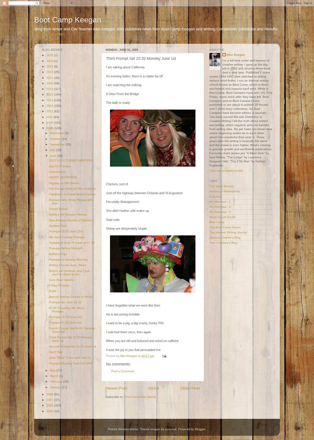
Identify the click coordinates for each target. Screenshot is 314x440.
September (58, 144)
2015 (50, 94)
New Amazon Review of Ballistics (71, 220)
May (53, 370)
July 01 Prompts (60, 166)
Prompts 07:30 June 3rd (65, 322)
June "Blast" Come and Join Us (70, 357)
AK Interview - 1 (220, 201)
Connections (57, 171)
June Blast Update (61, 280)
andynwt (170, 429)
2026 (50, 55)
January (56, 387)
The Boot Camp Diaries (225, 227)
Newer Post (116, 388)
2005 (50, 411)
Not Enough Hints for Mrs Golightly (72, 188)
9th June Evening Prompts (67, 237)
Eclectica (215, 196)
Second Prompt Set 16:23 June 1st (72, 346)
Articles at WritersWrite (224, 191)
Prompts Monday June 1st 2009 (70, 363)
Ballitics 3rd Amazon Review (68, 214)
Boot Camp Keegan (67, 19)
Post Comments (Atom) (140, 397)
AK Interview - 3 (220, 212)
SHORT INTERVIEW (63, 177)
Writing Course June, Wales (67, 265)
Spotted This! (58, 225)
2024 (50, 66)
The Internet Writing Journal (228, 232)
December (57, 133)
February (56, 381)
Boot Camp (216, 222)
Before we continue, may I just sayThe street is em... (69, 272)
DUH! (52, 291)
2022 (50, 72)
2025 (50, 61)
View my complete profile (226, 170)
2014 (50, 100)
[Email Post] (164, 356)
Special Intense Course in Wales (70, 296)
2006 (50, 405)
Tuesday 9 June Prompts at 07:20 (72, 242)
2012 (50, 111)
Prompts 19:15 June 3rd (65, 317)
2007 (50, 400)
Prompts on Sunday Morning (68, 259)
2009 (50, 128)
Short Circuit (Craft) (222, 217)
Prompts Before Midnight (65, 248)
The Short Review (221, 186)
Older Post (190, 388)
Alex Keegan (236, 54)
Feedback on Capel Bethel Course (72, 194)
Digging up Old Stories (64, 183)
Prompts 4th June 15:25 (65, 302)
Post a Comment (122, 371)
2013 (50, 105)
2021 (50, 77)
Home (153, 388)
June (53, 155)
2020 (50, 83)
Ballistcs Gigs (58, 254)
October (56, 139)
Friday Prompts (59, 285)
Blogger (200, 429)
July (53, 150)
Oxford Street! (58, 209)
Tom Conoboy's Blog (223, 242)
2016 (50, 89)
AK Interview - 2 (220, 206)
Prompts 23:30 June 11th (66, 231)
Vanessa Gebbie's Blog (225, 237)
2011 (50, 117)
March (54, 376)
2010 (50, 122)
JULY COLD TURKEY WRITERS (70, 160)
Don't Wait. (56, 352)
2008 (50, 394)
